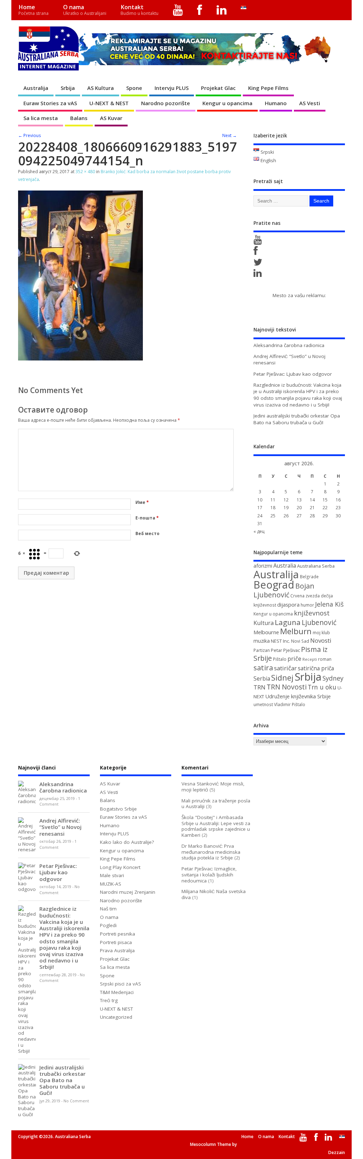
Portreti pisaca (116, 942)
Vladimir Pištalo (289, 704)
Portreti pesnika (117, 934)
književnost (312, 612)
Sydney (333, 678)
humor (307, 605)
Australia (284, 565)
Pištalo (279, 659)
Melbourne (266, 632)
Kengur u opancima (227, 103)
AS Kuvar (111, 117)
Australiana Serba (316, 566)
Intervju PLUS (172, 87)
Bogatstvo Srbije (118, 809)
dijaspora (288, 604)
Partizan (261, 650)
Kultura (263, 623)
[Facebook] (200, 10)
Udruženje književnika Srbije (298, 696)
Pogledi (108, 925)
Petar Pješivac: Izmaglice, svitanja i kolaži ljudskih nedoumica (209, 874)
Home (33, 9)
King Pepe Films (268, 87)
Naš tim (108, 908)
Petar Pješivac (285, 650)
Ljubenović (319, 622)
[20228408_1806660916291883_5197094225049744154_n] (80, 358)
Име (142, 502)
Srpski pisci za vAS (120, 984)
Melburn (296, 631)
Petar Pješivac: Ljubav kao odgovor (292, 374)
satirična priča (316, 668)
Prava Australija (117, 950)
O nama (84, 9)
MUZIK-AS (110, 884)
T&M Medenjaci (117, 992)
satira (263, 667)
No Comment (76, 1100)
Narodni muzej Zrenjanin (127, 892)
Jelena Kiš (329, 604)
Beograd (273, 584)
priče (294, 659)
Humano (276, 103)
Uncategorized (116, 1017)
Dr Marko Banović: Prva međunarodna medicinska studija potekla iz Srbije (211, 852)
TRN (259, 687)
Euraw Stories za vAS (50, 103)
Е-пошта (147, 518)
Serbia (261, 678)
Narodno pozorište (165, 103)
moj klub (321, 633)
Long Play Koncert (120, 867)
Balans (79, 117)
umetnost (263, 704)
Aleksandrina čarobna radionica (288, 345)
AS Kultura (100, 87)
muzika (261, 640)
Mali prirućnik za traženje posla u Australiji (216, 803)
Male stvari (112, 875)
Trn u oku (322, 687)
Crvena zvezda (305, 596)
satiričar (285, 668)
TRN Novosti (287, 687)
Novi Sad (300, 641)
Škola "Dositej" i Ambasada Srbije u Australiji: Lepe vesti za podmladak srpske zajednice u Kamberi (216, 826)
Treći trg (109, 1000)
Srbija (68, 87)
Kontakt (139, 9)
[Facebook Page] (256, 252)
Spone (134, 87)
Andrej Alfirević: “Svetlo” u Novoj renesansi (60, 827)
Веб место (147, 533)
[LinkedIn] (222, 10)
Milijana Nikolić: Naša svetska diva (214, 894)
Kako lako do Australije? (127, 842)
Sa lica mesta (40, 117)
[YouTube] (178, 10)
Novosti (320, 640)
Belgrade (309, 577)
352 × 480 (85, 172)
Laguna (288, 622)
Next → (229, 135)
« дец (258, 531)
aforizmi (262, 565)
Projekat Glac (218, 87)
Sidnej (282, 677)
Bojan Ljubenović (283, 590)
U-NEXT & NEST (109, 103)
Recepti (309, 659)
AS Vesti (309, 103)
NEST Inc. (280, 641)
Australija (35, 87)
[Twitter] (259, 264)
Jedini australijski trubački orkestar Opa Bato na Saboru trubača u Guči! (296, 419)
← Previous (29, 135)
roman (324, 659)
